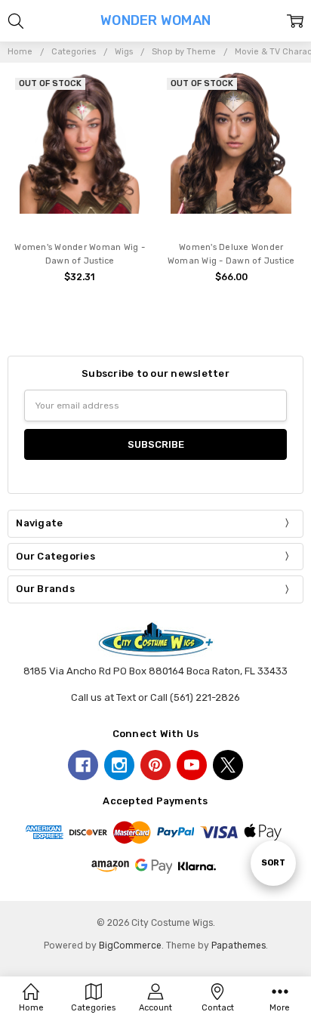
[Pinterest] (155, 765)
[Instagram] (119, 765)
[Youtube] (192, 765)
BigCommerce (130, 945)
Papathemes (238, 945)
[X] (228, 765)
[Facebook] (83, 765)
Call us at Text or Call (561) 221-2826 (155, 697)
